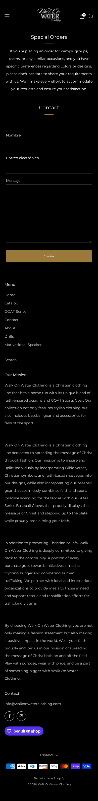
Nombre (13, 135)
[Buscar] (90, 16)
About (10, 328)
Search (11, 360)
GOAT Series (15, 311)
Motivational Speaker (23, 344)
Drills (9, 336)
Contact (12, 320)
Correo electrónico (22, 158)
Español (46, 755)
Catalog (11, 303)
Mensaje (13, 180)
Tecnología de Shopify (49, 778)
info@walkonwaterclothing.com (33, 704)
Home (10, 295)
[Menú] (7, 16)
